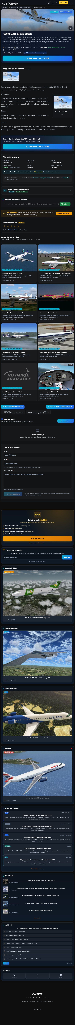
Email (6, 460)
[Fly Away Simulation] (10, 3)
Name (6, 451)
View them (65, 204)
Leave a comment (66, 421)
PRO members (38, 172)
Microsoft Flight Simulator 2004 (20, 7)
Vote (6, 963)
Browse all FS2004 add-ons (14, 407)
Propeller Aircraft (39, 7)
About (35, 998)
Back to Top (37, 1009)
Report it (66, 178)
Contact (28, 998)
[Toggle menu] (71, 2)
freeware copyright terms (41, 178)
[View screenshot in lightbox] (70, 28)
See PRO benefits (63, 213)
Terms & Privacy (44, 998)
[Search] (48, 2)
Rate (17, 47)
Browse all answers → (37, 869)
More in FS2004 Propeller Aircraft (61, 407)
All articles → (37, 918)
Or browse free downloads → (37, 543)
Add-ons (4, 7)
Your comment (9, 470)
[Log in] (56, 2)
